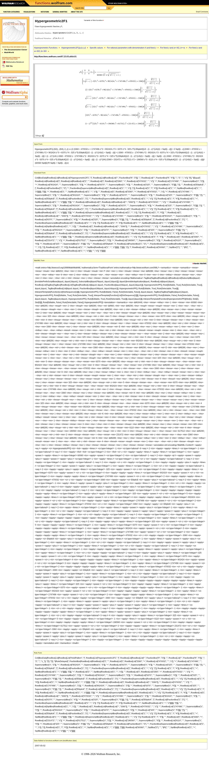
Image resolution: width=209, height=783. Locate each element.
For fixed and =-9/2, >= (172, 48)
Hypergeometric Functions (45, 48)
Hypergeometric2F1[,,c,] (73, 48)
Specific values (96, 48)
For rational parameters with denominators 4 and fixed (131, 48)
